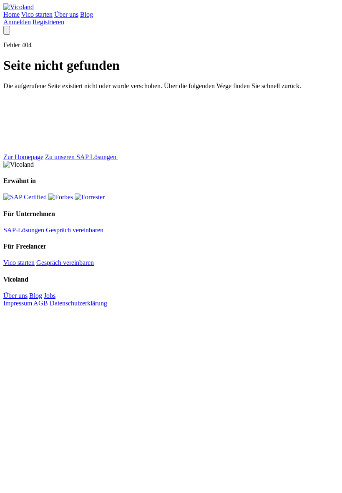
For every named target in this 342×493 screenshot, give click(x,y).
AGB (40, 303)
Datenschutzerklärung (78, 303)
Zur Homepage (23, 156)
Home (11, 14)
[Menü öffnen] (6, 30)
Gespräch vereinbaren (74, 230)
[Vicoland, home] (18, 6)
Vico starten (37, 14)
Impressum (17, 303)
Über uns (66, 14)
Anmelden (17, 21)
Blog (86, 14)
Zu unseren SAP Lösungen (81, 156)
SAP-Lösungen (23, 230)
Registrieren (48, 21)
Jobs (49, 295)
